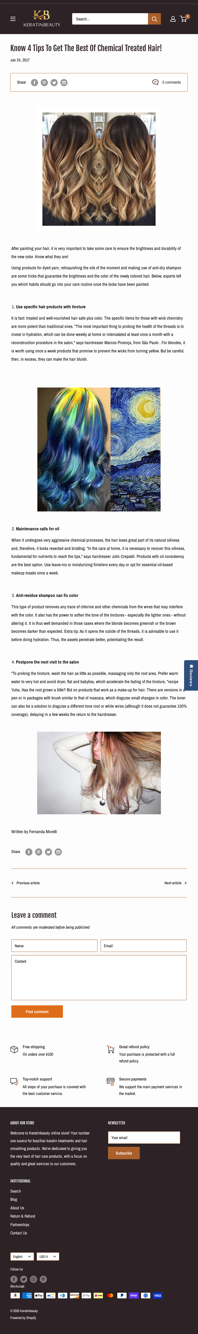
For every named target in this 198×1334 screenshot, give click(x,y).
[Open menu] (12, 19)
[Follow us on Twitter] (23, 1279)
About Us (17, 1208)
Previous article (28, 883)
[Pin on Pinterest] (44, 82)
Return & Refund (22, 1216)
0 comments (171, 82)
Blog (13, 1199)
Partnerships (19, 1224)
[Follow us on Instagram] (33, 1279)
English (17, 1256)
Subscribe (124, 1153)
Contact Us (18, 1233)
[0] (183, 19)
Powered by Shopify (23, 1317)
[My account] (173, 19)
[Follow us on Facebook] (14, 1279)
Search (15, 1191)
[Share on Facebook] (34, 82)
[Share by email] (64, 82)
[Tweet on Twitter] (54, 82)
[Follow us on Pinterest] (43, 1279)
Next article (173, 883)
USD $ (43, 1256)
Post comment (37, 1011)
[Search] (154, 19)
